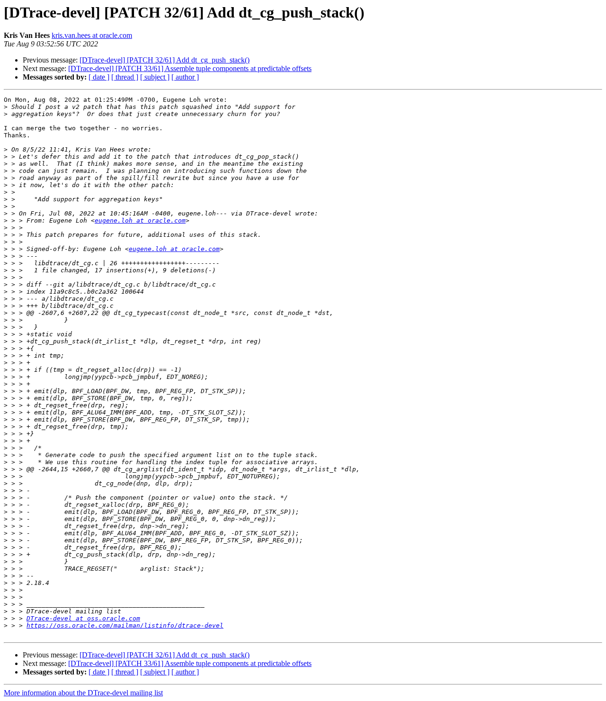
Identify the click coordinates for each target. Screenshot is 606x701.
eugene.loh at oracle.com (140, 220)
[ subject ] (154, 77)
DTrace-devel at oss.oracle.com (83, 618)
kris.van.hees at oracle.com (92, 35)
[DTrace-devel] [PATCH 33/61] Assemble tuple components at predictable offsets (190, 68)
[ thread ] (124, 77)
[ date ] (99, 77)
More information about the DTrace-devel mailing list (83, 693)
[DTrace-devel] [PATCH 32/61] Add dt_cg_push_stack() (165, 60)
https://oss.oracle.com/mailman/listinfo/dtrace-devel (125, 625)
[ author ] (185, 77)
